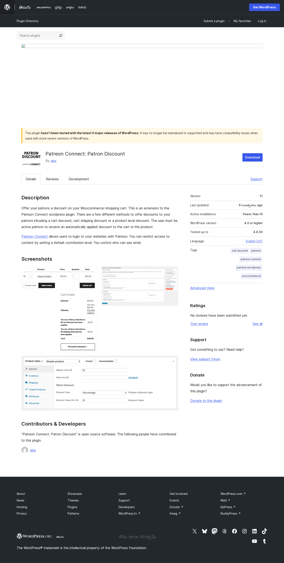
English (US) (254, 241)
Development (79, 179)
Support (257, 179)
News (20, 500)
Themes (73, 500)
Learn (122, 493)
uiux (54, 161)
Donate (176, 507)
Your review (199, 324)
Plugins (72, 507)
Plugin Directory (28, 21)
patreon (256, 250)
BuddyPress (231, 513)
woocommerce (251, 276)
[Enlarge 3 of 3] (172, 361)
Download (252, 157)
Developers (127, 507)
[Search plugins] (61, 35)
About (21, 493)
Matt (225, 500)
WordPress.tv (130, 513)
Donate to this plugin (206, 401)
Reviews (52, 179)
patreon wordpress (249, 267)
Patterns (73, 513)
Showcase (75, 493)
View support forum (205, 359)
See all (258, 324)
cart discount (240, 250)
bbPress (228, 507)
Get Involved (179, 493)
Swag (175, 513)
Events (174, 500)
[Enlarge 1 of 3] (92, 272)
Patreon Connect (34, 236)
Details (31, 179)
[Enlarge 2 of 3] (172, 272)
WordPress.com (233, 493)
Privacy (22, 513)
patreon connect (251, 259)
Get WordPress (264, 7)
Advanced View (202, 288)
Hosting (22, 507)
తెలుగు (60, 536)
